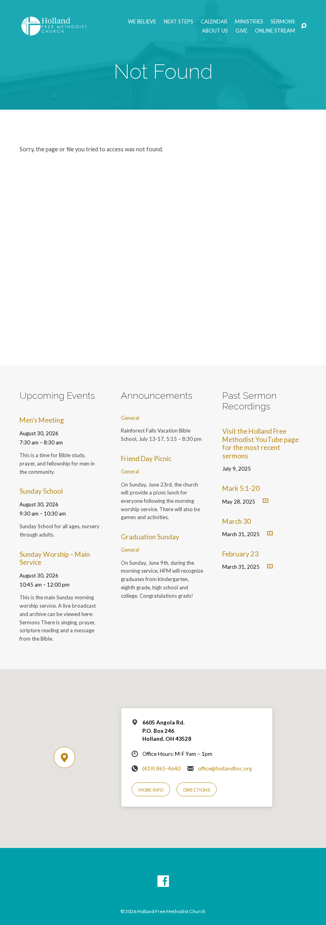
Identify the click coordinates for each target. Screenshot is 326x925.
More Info (150, 789)
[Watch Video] (265, 500)
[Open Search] (304, 26)
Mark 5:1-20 (241, 488)
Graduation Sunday (150, 537)
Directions (196, 789)
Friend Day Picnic (146, 458)
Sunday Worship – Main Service (54, 558)
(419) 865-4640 (161, 768)
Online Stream (275, 30)
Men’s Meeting (41, 420)
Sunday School (41, 491)
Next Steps (178, 21)
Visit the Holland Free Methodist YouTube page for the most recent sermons (260, 443)
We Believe (142, 21)
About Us (215, 30)
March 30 (236, 521)
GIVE (241, 30)
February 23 (240, 554)
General (130, 418)
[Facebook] (163, 881)
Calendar (214, 21)
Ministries (249, 21)
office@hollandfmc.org (225, 768)
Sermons (283, 21)
